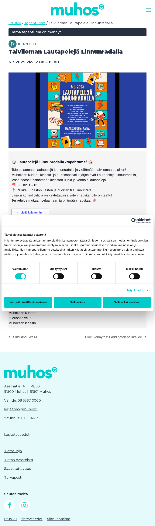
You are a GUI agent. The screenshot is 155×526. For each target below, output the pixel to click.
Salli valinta (77, 302)
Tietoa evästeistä (18, 460)
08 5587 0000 (29, 400)
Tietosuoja (13, 451)
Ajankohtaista (58, 519)
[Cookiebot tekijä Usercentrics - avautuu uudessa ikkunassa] (134, 221)
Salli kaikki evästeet (127, 302)
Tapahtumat (35, 23)
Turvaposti (13, 477)
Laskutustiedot (16, 434)
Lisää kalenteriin (31, 212)
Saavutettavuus (17, 469)
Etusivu (15, 23)
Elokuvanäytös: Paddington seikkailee (114, 336)
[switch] (58, 276)
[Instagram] (24, 510)
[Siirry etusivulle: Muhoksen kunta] (77, 9)
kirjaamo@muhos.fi (20, 409)
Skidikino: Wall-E (25, 336)
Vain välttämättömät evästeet (28, 302)
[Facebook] (9, 510)
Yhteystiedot (32, 519)
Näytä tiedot (135, 290)
